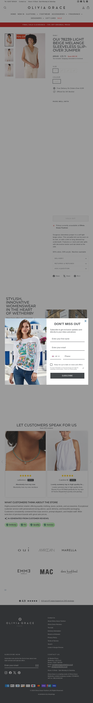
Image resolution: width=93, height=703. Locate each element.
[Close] (85, 321)
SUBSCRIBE (67, 376)
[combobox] (55, 356)
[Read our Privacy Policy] (83, 368)
